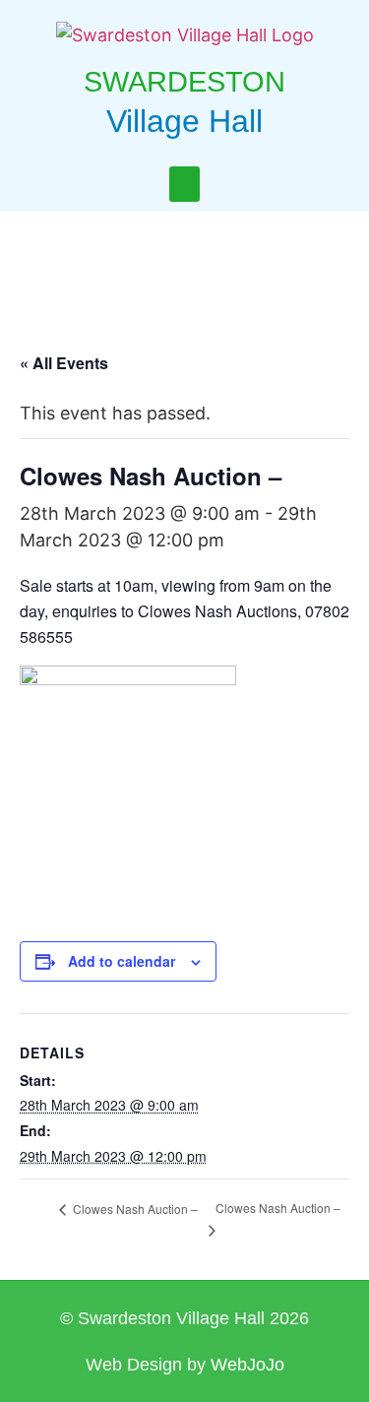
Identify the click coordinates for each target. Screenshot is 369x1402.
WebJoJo (247, 1364)
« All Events (64, 362)
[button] (184, 184)
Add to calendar (121, 961)
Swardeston (184, 81)
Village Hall (184, 121)
